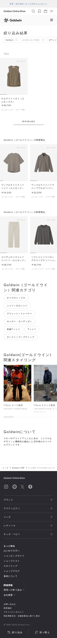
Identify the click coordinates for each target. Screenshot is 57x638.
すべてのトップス (16, 297)
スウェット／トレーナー (19, 313)
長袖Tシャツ (13, 329)
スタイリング (10, 565)
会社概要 (8, 594)
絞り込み (17, 632)
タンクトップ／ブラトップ (20, 337)
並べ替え (44, 632)
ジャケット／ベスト (31, 40)
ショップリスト (12, 560)
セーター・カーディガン (19, 321)
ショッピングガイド (14, 555)
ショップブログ (12, 570)
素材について (10, 576)
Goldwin (10, 40)
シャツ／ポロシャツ (17, 305)
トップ (5, 468)
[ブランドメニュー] (51, 20)
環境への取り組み (13, 589)
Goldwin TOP (18, 468)
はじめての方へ (12, 550)
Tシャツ (32, 329)
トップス (32, 468)
